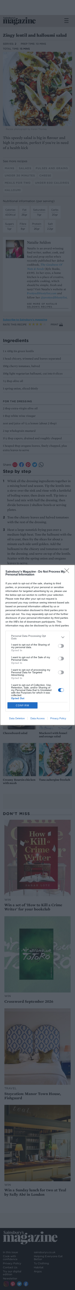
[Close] (67, 571)
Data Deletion (17, 718)
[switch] (61, 646)
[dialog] (37, 645)
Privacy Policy (58, 718)
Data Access (37, 718)
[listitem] (37, 637)
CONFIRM (22, 705)
